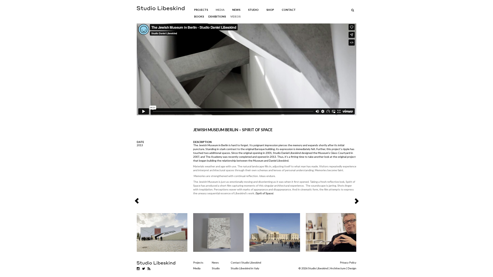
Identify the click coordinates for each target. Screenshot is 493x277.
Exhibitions (217, 16)
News (236, 9)
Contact (289, 9)
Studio (253, 9)
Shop (270, 9)
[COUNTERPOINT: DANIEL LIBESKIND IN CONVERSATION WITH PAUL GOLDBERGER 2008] (218, 232)
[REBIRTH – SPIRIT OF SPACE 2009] (331, 232)
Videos (235, 16)
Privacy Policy (348, 262)
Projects (201, 9)
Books (199, 16)
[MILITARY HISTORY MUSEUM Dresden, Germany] (274, 232)
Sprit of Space (264, 193)
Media (220, 9)
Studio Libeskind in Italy (245, 268)
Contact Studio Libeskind (246, 262)
